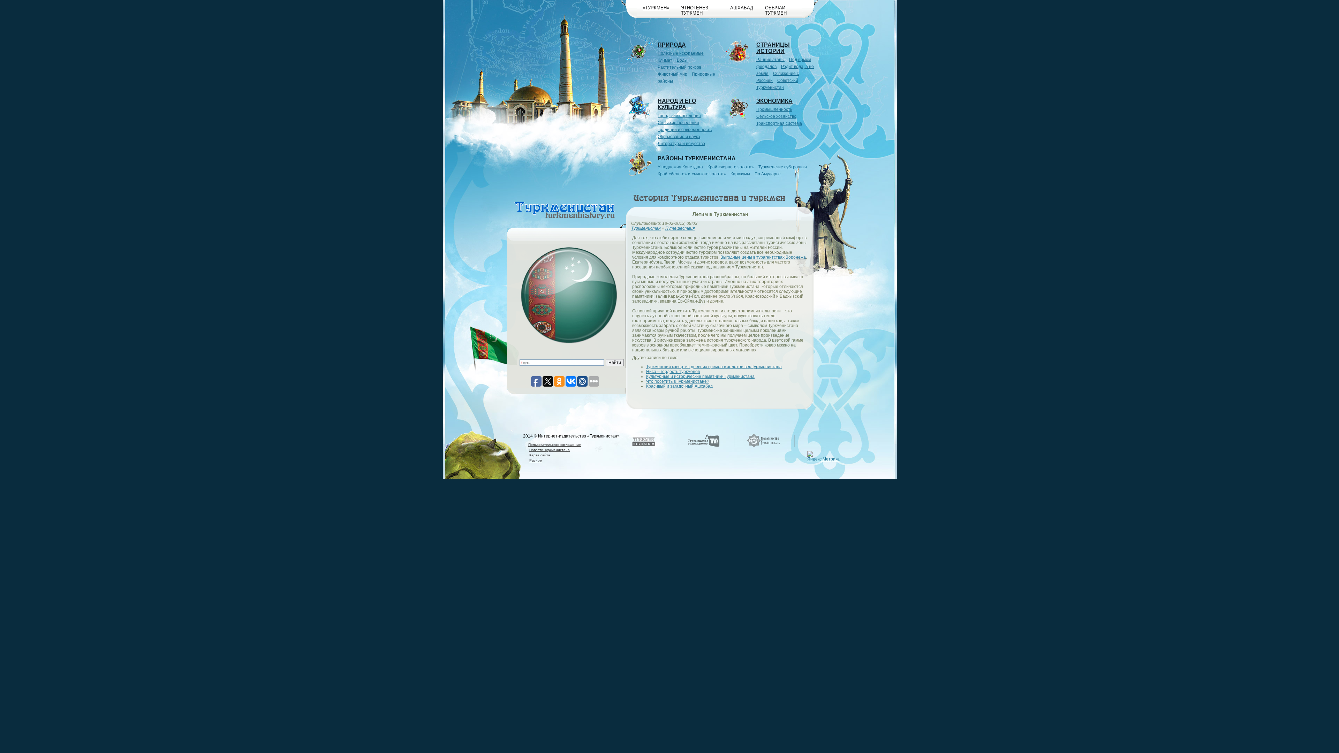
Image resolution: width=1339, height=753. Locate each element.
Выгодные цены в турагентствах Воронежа (763, 257)
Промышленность (774, 109)
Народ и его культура (677, 104)
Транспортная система (779, 123)
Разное (535, 460)
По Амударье (768, 174)
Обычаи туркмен (776, 10)
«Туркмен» (656, 7)
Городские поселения (679, 115)
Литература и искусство (681, 143)
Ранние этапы (770, 59)
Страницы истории (773, 48)
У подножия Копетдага (680, 167)
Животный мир (672, 74)
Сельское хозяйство (776, 116)
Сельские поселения (678, 122)
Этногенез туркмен (694, 10)
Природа (672, 45)
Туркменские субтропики (782, 167)
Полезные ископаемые (681, 53)
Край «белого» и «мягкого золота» (692, 174)
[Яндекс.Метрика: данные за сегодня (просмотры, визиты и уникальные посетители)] (824, 456)
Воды (682, 60)
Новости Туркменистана (549, 450)
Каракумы (740, 174)
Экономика (774, 101)
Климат (665, 60)
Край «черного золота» (731, 167)
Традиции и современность (685, 129)
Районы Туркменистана (697, 158)
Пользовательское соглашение (554, 445)
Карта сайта (539, 455)
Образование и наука (679, 136)
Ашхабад (741, 7)
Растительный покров (679, 67)
